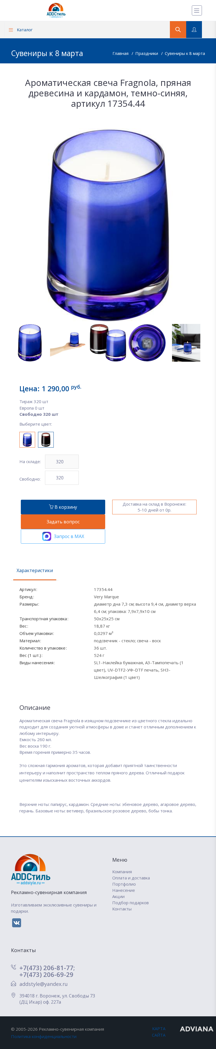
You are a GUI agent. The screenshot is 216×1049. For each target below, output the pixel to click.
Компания (122, 871)
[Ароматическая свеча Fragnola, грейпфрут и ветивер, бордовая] (46, 440)
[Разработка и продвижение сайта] (197, 1028)
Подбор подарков (130, 902)
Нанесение (123, 890)
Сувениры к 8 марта (185, 53)
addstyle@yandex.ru (43, 984)
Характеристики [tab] (35, 570)
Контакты (122, 909)
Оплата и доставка (131, 878)
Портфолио (124, 884)
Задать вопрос (63, 522)
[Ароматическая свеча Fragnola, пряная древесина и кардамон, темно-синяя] (27, 440)
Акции (118, 896)
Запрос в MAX (69, 536)
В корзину (65, 507)
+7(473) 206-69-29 (46, 974)
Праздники (147, 53)
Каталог (24, 29)
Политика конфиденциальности (43, 1036)
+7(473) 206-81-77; (47, 967)
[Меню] (197, 10)
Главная (121, 53)
